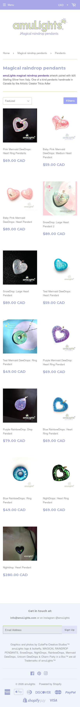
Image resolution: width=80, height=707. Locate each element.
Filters (70, 100)
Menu (11, 5)
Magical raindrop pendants (32, 53)
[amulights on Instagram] (46, 674)
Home (6, 53)
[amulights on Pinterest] (39, 674)
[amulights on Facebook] (32, 674)
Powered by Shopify (50, 684)
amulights (29, 684)
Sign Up (69, 629)
